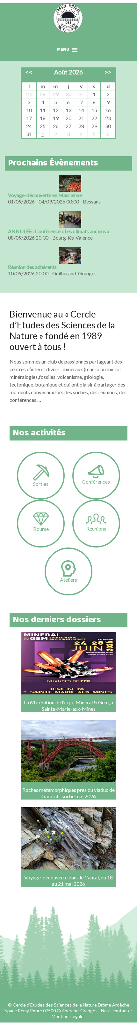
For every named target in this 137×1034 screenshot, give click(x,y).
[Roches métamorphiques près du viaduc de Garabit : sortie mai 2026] (68, 744)
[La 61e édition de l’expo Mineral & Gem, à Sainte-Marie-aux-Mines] (68, 656)
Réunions (96, 528)
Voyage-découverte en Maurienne (45, 195)
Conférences (96, 482)
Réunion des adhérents (32, 267)
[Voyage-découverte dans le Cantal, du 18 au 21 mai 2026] (68, 831)
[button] (63, 49)
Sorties (40, 484)
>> (108, 72)
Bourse (41, 529)
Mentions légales (69, 1016)
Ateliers (68, 580)
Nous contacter (116, 1010)
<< (28, 72)
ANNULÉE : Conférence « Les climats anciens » (59, 231)
